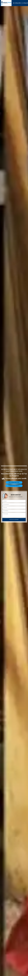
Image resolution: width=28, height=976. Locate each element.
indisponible (17, 3)
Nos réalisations (14, 482)
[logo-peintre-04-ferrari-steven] (6, 3)
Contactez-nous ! (14, 485)
